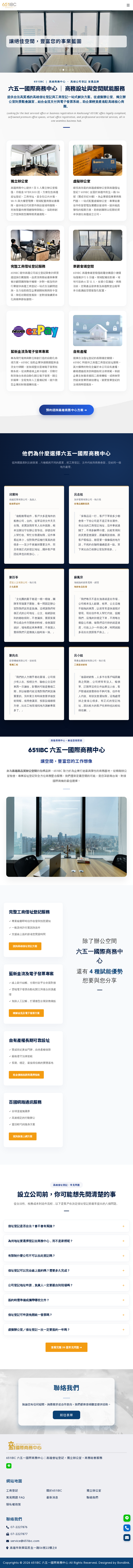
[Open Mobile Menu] (128, 5)
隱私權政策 (13, 1504)
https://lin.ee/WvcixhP (8, 1465)
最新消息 (52, 1497)
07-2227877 (19, 1534)
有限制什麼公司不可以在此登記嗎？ (31, 1256)
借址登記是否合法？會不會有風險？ (31, 1226)
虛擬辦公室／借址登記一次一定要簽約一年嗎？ (39, 1330)
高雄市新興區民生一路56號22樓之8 (33, 1548)
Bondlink (123, 1563)
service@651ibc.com (25, 1541)
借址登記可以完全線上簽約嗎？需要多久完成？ (39, 1270)
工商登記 (12, 1490)
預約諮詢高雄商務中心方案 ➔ (66, 410)
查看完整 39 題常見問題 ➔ (66, 1347)
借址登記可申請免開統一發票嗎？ (30, 1315)
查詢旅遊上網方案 (22, 1136)
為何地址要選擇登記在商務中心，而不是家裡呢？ (40, 1241)
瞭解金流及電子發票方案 (26, 1013)
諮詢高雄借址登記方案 (25, 946)
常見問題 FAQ (15, 1497)
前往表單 (66, 1415)
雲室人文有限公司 (18, 582)
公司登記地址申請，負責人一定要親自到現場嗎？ (40, 1285)
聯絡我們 (92, 1497)
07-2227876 (19, 1527)
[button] (60, 70)
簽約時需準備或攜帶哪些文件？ (28, 1300)
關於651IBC (54, 1490)
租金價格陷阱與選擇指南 (26, 1074)
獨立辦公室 (94, 1490)
